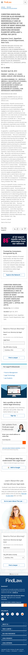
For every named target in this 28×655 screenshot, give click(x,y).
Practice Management (11, 372)
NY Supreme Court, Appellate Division (9, 8)
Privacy (8, 651)
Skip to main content (14, 1)
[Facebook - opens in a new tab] (2, 614)
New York (9, 7)
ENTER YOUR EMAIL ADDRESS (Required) (11, 602)
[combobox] (14, 343)
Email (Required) (6, 439)
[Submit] (24, 442)
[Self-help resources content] (25, 633)
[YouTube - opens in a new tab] (7, 614)
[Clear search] (23, 350)
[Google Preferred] (2, 619)
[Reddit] (22, 614)
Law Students (8, 378)
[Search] (25, 2)
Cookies (21, 651)
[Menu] (2, 2)
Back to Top (14, 574)
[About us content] (25, 624)
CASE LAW (3, 7)
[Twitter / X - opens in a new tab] (12, 614)
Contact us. (15, 592)
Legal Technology (9, 375)
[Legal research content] (25, 638)
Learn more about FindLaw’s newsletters (11, 448)
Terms (2, 651)
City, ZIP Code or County (10, 347)
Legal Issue (6, 340)
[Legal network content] (25, 643)
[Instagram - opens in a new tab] (17, 614)
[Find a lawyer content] (25, 629)
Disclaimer (14, 651)
